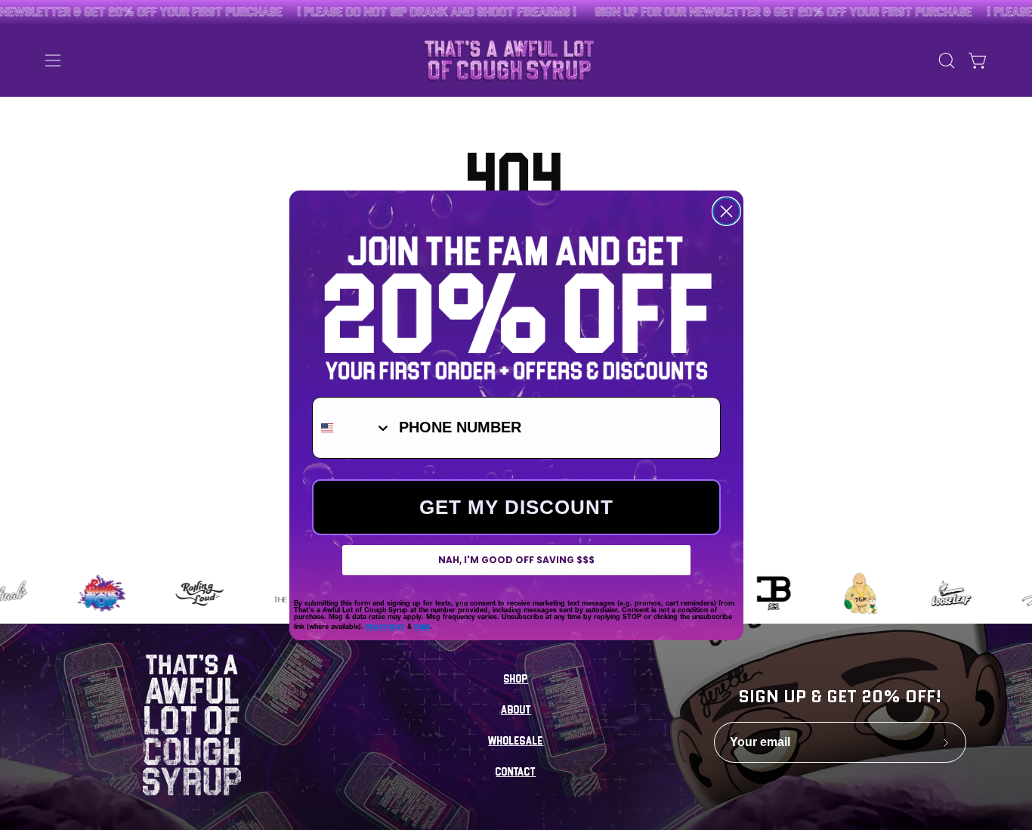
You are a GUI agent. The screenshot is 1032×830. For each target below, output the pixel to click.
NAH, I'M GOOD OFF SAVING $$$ (516, 559)
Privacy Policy (385, 626)
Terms (422, 626)
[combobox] (352, 428)
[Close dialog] (726, 211)
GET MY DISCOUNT (516, 507)
